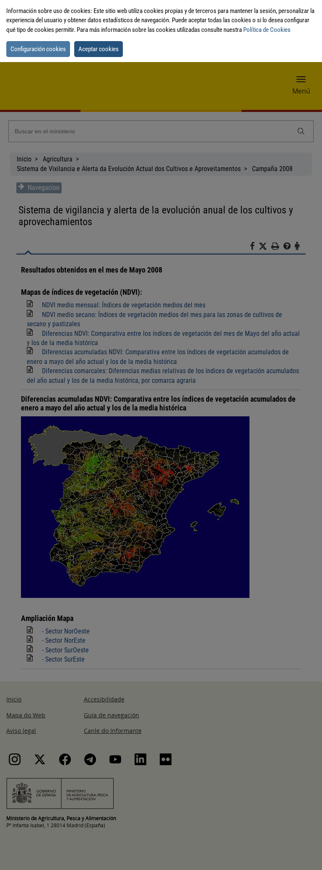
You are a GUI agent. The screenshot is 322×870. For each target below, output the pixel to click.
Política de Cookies (267, 30)
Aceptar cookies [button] (98, 49)
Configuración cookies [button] (38, 49)
